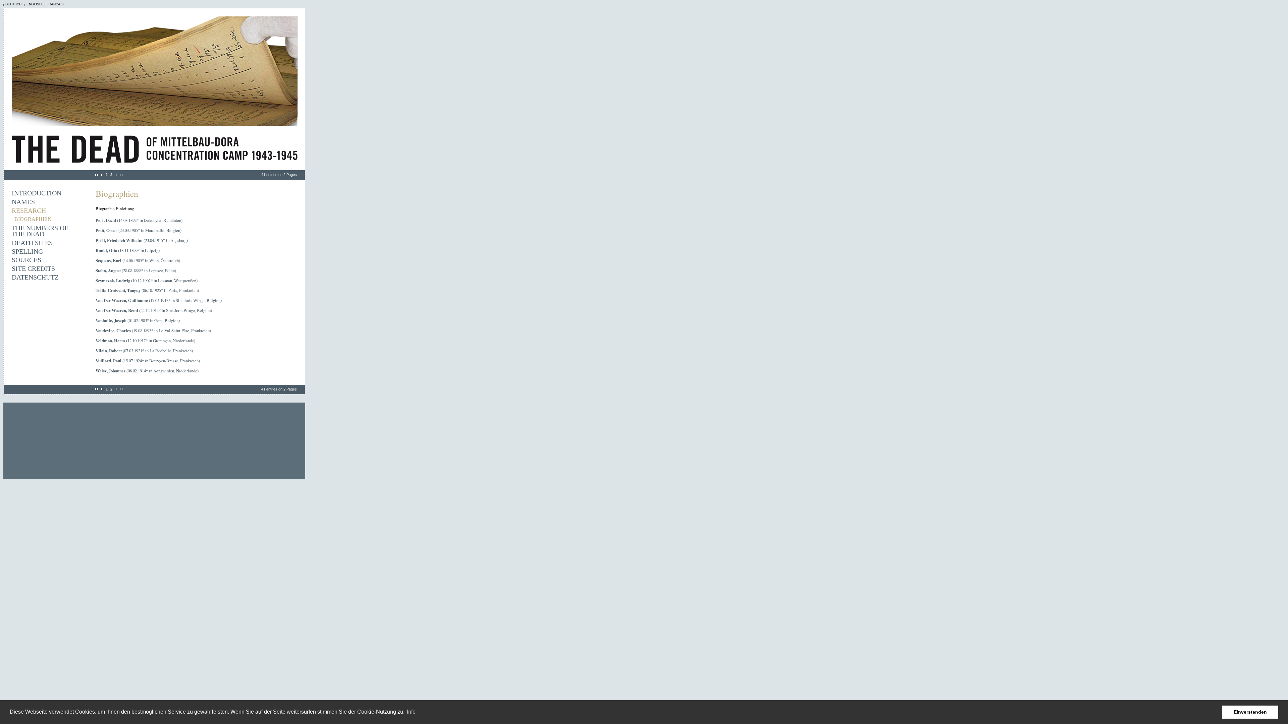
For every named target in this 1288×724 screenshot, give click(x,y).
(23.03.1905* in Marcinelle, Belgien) (138, 230)
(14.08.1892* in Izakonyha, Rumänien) (139, 220)
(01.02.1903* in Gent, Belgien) (138, 320)
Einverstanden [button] (1250, 712)
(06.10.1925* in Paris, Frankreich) (147, 290)
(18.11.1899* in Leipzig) (128, 250)
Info (411, 712)
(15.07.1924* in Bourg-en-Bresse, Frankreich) (148, 361)
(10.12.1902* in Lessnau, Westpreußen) (147, 281)
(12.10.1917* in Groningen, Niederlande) (145, 341)
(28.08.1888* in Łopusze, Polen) (136, 270)
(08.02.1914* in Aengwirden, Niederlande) (147, 371)
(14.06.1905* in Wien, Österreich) (138, 260)
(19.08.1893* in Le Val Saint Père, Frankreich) (153, 330)
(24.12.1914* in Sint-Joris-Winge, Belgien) (154, 310)
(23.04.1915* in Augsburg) (142, 240)
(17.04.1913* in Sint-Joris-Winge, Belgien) (159, 300)
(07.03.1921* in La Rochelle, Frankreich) (144, 351)
